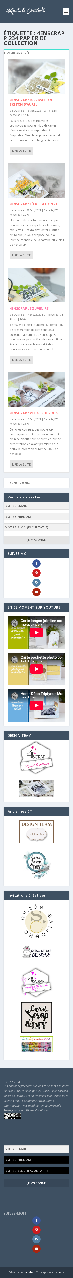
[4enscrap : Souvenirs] (36, 285)
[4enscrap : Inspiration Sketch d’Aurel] (36, 76)
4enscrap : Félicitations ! (33, 204)
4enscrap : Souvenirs (29, 308)
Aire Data (58, 1272)
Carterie (48, 110)
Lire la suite (21, 151)
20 (25, 214)
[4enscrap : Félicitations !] (36, 180)
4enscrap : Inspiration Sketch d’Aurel (31, 102)
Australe (19, 110)
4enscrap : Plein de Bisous (34, 413)
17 (25, 115)
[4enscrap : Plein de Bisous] (36, 389)
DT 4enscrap (51, 314)
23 (25, 423)
